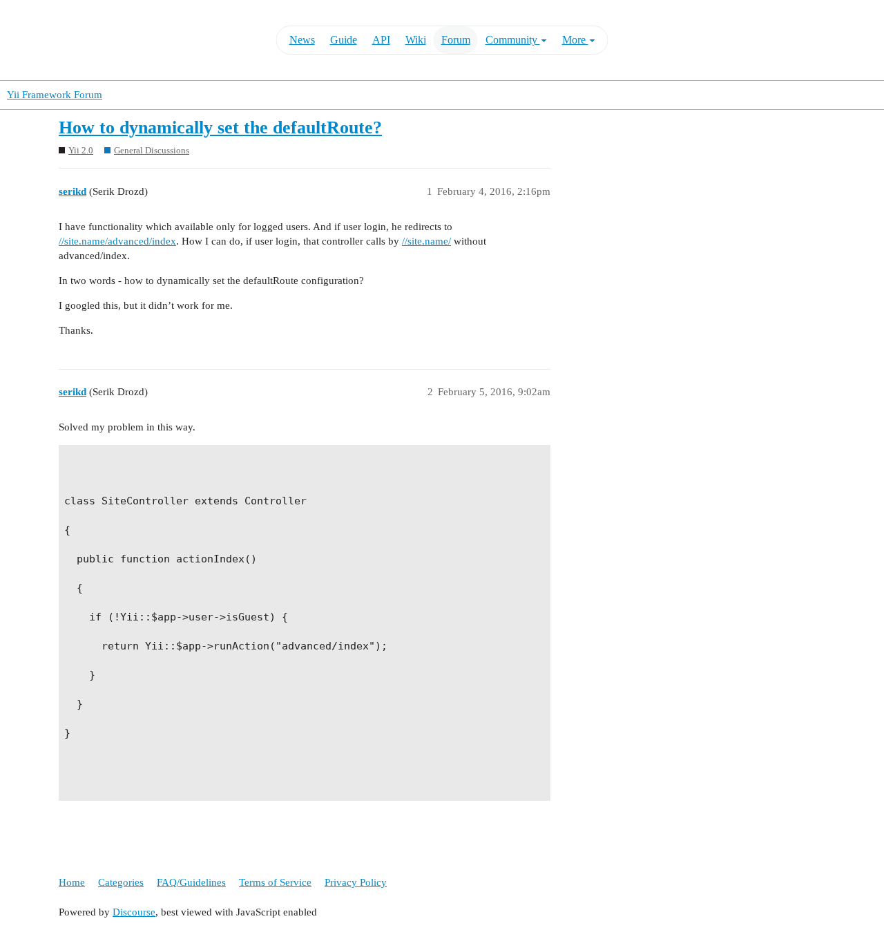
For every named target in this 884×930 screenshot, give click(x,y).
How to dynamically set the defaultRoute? (220, 127)
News (302, 40)
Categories (121, 882)
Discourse (134, 912)
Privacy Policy (356, 882)
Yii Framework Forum (54, 94)
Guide (343, 40)
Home (72, 882)
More (575, 40)
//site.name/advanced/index (117, 241)
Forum (455, 40)
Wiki (415, 40)
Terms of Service (275, 882)
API (381, 40)
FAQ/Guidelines (191, 882)
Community (513, 40)
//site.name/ (426, 241)
